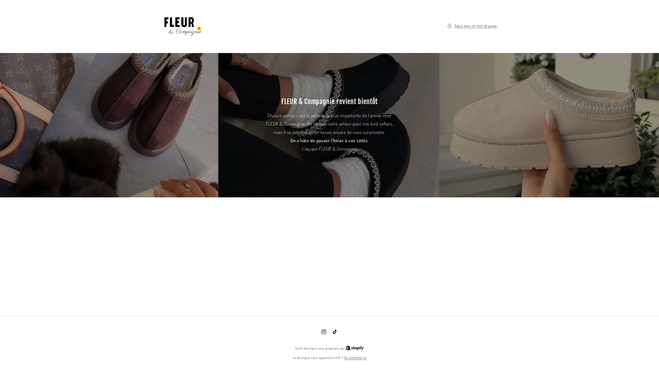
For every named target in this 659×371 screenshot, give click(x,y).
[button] (472, 25)
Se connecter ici (355, 358)
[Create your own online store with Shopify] (355, 348)
